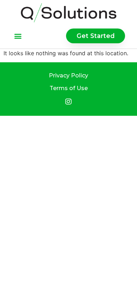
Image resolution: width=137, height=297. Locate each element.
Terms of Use (69, 88)
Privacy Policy (68, 75)
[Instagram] (68, 101)
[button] (18, 36)
